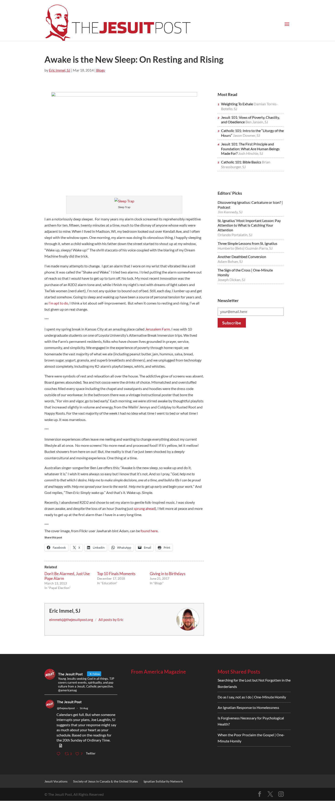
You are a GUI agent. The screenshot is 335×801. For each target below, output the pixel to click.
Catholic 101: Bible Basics (241, 162)
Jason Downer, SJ (246, 135)
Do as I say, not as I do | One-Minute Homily (252, 697)
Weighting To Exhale (237, 104)
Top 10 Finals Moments (116, 573)
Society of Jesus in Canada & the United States (105, 781)
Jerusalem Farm (157, 329)
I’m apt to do (58, 303)
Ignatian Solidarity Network (163, 781)
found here (149, 531)
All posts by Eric (110, 619)
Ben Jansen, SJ (256, 122)
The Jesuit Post (69, 702)
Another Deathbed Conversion (242, 256)
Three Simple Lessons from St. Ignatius (247, 243)
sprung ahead (144, 508)
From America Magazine (158, 672)
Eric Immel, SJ (59, 70)
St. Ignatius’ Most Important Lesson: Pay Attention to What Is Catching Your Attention (249, 225)
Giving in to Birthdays (167, 573)
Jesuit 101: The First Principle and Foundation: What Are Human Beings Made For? (250, 149)
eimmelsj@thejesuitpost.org (71, 619)
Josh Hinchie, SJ (250, 153)
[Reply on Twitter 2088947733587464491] (59, 753)
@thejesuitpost (66, 708)
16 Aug (84, 708)
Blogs (100, 70)
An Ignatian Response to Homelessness (248, 707)
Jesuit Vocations (55, 781)
